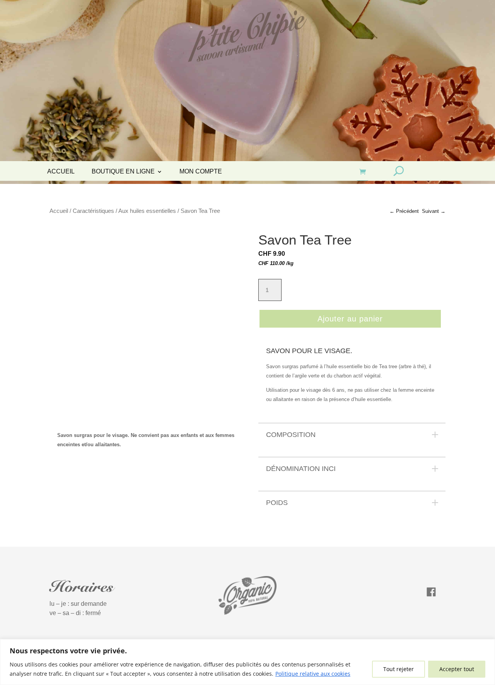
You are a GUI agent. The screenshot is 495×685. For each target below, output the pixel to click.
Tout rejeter (398, 669)
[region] (247, 662)
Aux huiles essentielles (147, 210)
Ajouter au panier (350, 318)
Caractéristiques (93, 210)
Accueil (61, 172)
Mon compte (200, 172)
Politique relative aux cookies (312, 673)
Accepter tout (456, 669)
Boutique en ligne (123, 172)
